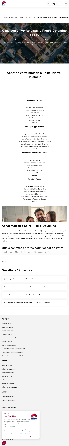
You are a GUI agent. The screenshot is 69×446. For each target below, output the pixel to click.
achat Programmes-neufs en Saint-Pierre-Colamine (34, 141)
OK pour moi (33, 437)
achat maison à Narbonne (34, 194)
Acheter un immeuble (8, 383)
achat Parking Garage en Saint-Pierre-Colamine (34, 146)
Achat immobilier (7, 365)
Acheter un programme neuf (10, 380)
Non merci (8, 437)
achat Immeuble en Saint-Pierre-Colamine (34, 144)
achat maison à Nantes (34, 173)
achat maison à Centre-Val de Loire (34, 191)
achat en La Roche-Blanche (34, 115)
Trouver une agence (7, 331)
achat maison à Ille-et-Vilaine (34, 186)
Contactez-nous (7, 334)
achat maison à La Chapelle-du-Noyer (34, 189)
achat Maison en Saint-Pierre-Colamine (34, 136)
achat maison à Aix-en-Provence (34, 163)
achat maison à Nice (34, 160)
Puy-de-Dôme (46, 17)
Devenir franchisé (7, 341)
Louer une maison (7, 404)
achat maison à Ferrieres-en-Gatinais (34, 199)
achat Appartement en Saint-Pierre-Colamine (34, 134)
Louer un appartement (8, 400)
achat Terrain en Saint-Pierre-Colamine (34, 139)
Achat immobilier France (11, 17)
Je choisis (20, 437)
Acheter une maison (8, 373)
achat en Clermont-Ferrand (34, 108)
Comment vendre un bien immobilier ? (13, 352)
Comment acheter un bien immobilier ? (13, 349)
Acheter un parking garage (10, 387)
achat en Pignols (34, 120)
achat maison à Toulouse (34, 170)
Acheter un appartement (9, 369)
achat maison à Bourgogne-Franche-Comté (34, 196)
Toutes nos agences (7, 439)
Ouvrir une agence (7, 327)
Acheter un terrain (7, 376)
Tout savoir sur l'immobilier (9, 338)
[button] (4, 443)
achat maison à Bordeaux (34, 165)
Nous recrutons (6, 323)
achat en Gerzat (35, 113)
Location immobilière (8, 396)
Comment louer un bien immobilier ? (12, 356)
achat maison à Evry (34, 168)
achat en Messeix (34, 118)
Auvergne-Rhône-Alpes (33, 17)
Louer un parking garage (9, 407)
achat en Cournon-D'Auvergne (34, 110)
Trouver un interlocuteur (9, 345)
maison (22, 17)
